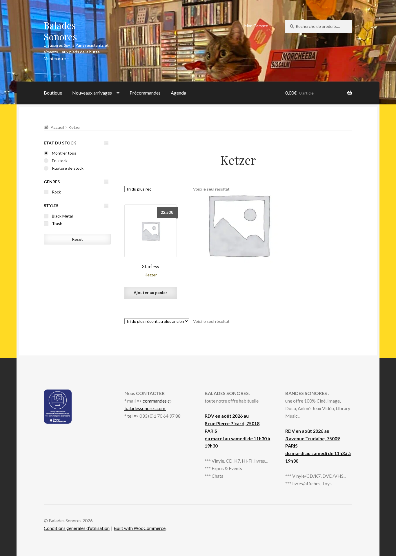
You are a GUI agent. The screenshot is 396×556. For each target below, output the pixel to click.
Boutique (53, 92)
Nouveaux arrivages (92, 92)
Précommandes (145, 92)
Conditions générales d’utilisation (77, 528)
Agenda (178, 92)
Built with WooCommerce (140, 528)
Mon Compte (256, 25)
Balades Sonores (60, 31)
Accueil (57, 127)
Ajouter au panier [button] (150, 292)
